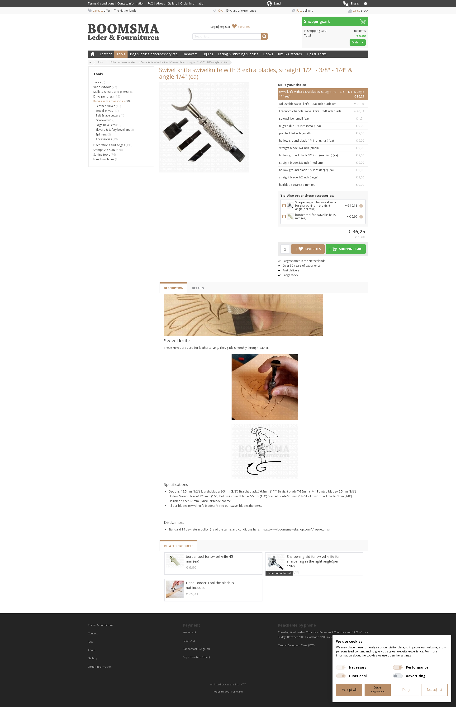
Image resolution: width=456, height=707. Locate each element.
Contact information (130, 3)
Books (268, 54)
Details (198, 288)
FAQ (150, 3)
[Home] (90, 62)
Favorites (244, 27)
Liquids (207, 54)
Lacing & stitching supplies (238, 54)
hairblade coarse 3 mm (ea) (321, 185)
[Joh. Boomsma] (123, 30)
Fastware (237, 691)
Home (92, 54)
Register (224, 27)
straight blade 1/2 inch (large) (321, 177)
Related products (178, 546)
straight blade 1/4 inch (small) (321, 148)
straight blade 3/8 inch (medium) (321, 163)
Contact (93, 633)
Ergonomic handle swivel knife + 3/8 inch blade (321, 111)
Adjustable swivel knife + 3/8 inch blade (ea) (321, 104)
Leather (106, 54)
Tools (120, 54)
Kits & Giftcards (290, 54)
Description (174, 288)
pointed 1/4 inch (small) (321, 133)
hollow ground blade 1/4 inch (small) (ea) (321, 141)
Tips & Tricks (317, 54)
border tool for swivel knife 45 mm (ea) (209, 558)
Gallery (172, 3)
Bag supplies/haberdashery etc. (154, 54)
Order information (100, 666)
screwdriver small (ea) (321, 118)
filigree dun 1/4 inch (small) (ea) (321, 126)
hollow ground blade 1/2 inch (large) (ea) (321, 170)
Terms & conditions (101, 3)
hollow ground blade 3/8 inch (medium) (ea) (321, 155)
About (160, 3)
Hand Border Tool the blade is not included (210, 585)
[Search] (264, 36)
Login (214, 27)
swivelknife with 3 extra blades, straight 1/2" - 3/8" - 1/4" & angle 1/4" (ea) (321, 94)
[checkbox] (341, 667)
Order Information (192, 3)
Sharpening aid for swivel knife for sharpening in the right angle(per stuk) (313, 561)
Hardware (190, 54)
